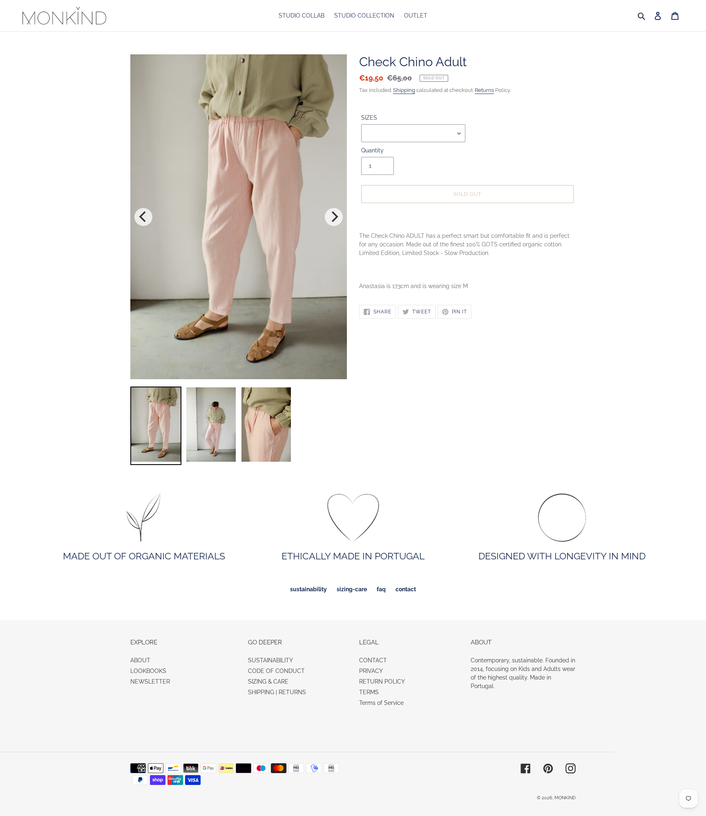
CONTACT (373, 660)
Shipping (404, 90)
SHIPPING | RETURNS (277, 692)
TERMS (369, 692)
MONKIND (565, 797)
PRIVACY (371, 671)
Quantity (372, 150)
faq (381, 589)
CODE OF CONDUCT (276, 671)
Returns (484, 90)
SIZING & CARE (268, 681)
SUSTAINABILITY (270, 660)
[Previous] (143, 217)
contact (405, 589)
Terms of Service (381, 703)
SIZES (369, 117)
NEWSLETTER (150, 681)
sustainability (308, 589)
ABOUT (140, 660)
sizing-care (352, 589)
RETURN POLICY (382, 681)
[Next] (334, 217)
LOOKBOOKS (148, 671)
